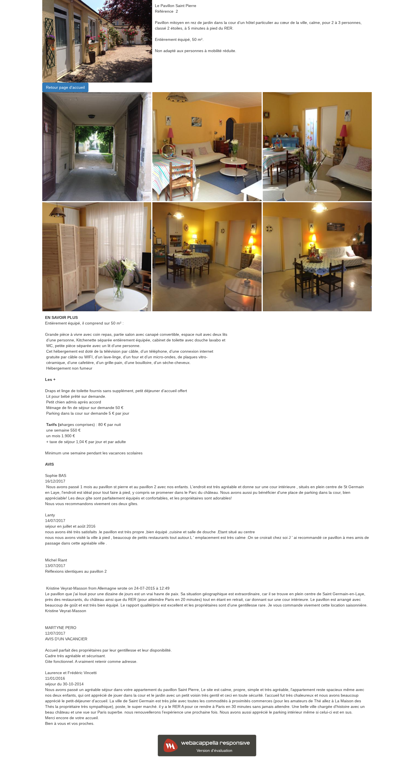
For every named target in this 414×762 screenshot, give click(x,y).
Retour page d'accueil (65, 87)
